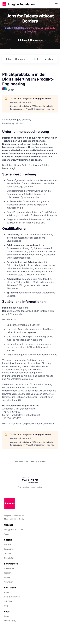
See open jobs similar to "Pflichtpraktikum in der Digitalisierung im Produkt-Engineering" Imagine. (31, 107)
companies (21, 59)
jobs (8, 59)
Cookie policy (36, 487)
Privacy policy (23, 487)
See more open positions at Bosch (30, 461)
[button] (4, 4)
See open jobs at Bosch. (20, 102)
